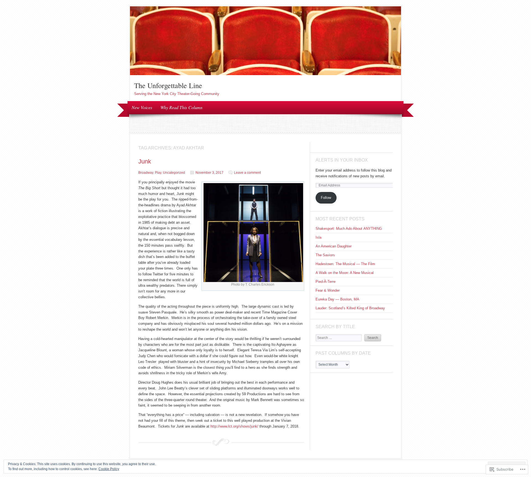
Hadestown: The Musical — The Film (345, 264)
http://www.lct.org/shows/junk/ (234, 426)
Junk (144, 161)
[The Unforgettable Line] (265, 74)
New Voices (142, 107)
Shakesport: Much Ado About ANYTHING (349, 228)
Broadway (145, 173)
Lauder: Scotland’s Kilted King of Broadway (350, 308)
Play (158, 173)
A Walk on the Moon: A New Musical (345, 273)
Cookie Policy (108, 469)
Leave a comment (247, 173)
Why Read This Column (181, 107)
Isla (318, 237)
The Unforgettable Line (168, 85)
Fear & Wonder (328, 290)
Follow (326, 198)
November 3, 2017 (209, 173)
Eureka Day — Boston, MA (337, 299)
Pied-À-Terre (325, 282)
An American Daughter (334, 246)
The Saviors (325, 255)
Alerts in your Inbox (342, 160)
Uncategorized (174, 173)
